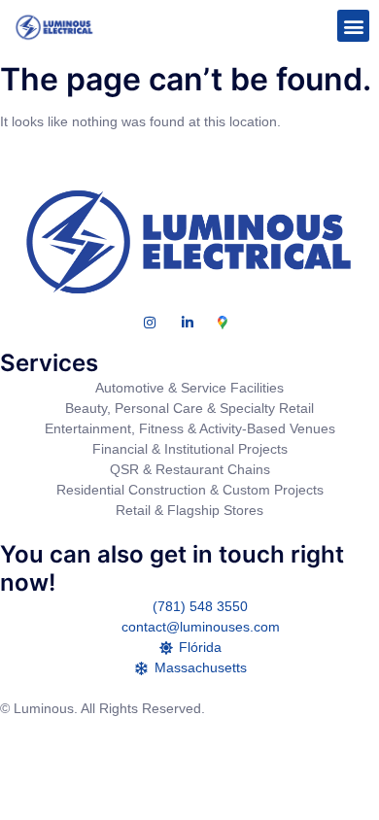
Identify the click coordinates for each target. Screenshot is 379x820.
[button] (353, 26)
